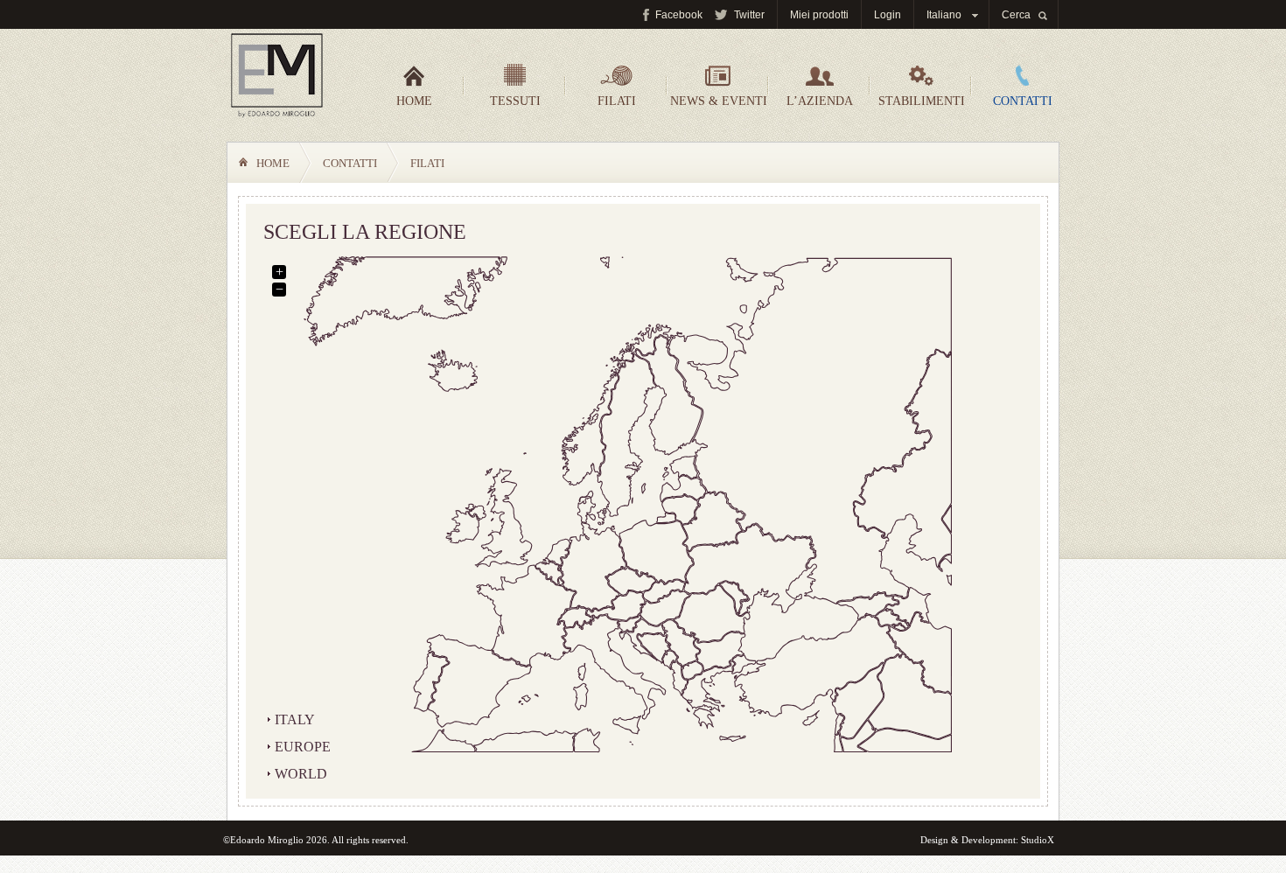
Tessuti (515, 101)
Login (887, 15)
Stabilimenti (921, 101)
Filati (617, 101)
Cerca (1016, 15)
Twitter (749, 15)
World (301, 773)
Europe (303, 746)
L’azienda (819, 101)
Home (414, 101)
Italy (295, 719)
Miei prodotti (819, 15)
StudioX (1037, 840)
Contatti (1022, 101)
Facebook (678, 15)
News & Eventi (718, 101)
